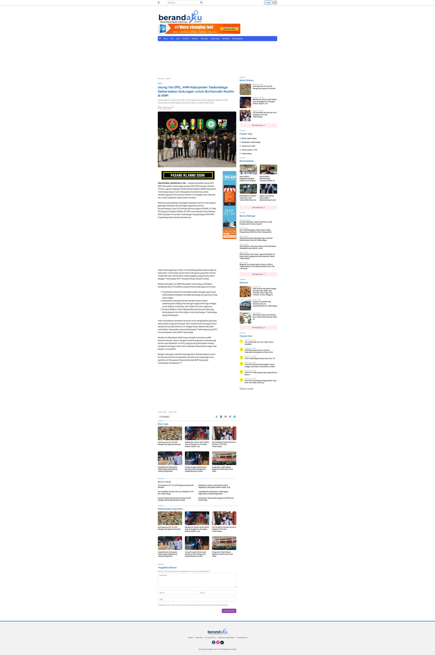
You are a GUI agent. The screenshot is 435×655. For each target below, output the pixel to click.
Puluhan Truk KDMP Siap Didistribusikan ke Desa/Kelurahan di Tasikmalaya (265, 304)
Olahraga (204, 39)
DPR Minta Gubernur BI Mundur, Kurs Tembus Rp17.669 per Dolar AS (265, 317)
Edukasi (195, 39)
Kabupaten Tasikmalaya (251, 142)
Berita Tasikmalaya (249, 138)
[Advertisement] (217, 59)
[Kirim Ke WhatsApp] (234, 416)
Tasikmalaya (246, 153)
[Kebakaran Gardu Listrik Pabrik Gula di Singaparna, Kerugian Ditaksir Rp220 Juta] (197, 433)
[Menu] (159, 3)
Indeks (268, 2)
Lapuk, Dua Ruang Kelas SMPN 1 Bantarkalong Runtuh (268, 198)
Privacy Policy (210, 638)
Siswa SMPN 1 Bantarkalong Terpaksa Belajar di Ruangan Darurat (267, 178)
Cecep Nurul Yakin (248, 146)
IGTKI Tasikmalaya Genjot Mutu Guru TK (260, 358)
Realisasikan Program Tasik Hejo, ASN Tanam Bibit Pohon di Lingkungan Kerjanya (248, 198)
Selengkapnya (257, 125)
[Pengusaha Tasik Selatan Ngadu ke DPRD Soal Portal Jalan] (224, 458)
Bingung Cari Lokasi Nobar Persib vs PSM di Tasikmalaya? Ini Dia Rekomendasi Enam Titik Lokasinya (257, 266)
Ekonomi (186, 39)
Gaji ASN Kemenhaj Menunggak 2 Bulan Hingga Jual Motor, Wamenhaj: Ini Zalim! (260, 365)
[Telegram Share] (230, 416)
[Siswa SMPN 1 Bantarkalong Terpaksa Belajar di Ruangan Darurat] (268, 169)
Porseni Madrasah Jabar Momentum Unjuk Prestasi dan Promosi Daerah (256, 223)
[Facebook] (213, 642)
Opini (178, 39)
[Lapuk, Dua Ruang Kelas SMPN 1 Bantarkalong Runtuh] (268, 189)
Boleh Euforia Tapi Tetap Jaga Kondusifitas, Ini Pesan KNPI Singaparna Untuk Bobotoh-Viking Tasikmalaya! (257, 256)
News (166, 39)
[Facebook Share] (216, 416)
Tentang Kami (242, 638)
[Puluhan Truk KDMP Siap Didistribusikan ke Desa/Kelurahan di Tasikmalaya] (245, 304)
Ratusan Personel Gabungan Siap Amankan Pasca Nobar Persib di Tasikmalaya (256, 239)
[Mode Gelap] (275, 2)
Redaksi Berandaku (168, 107)
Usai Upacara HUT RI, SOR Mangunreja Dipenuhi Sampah (169, 443)
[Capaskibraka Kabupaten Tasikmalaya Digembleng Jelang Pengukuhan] (170, 458)
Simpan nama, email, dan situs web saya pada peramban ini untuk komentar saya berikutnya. (194, 605)
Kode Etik (199, 638)
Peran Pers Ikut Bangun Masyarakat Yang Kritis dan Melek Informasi (260, 382)
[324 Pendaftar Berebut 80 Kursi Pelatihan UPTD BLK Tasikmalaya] (224, 433)
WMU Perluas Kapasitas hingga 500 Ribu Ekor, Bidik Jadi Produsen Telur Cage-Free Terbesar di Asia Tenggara (264, 292)
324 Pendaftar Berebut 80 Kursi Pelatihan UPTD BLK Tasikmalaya (224, 444)
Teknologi (225, 39)
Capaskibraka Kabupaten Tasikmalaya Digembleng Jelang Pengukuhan (167, 469)
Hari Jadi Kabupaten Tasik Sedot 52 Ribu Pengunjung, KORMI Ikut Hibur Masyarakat (255, 231)
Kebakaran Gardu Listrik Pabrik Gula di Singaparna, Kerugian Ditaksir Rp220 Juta (197, 444)
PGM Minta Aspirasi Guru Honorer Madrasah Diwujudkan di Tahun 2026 (259, 351)
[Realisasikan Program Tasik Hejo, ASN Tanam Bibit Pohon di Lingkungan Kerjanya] (248, 189)
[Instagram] (218, 642)
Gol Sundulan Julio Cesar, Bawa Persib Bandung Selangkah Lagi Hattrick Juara (258, 247)
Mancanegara (237, 39)
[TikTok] (222, 642)
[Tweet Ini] (221, 416)
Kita (171, 39)
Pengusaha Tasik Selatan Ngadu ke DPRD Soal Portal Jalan (222, 469)
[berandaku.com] (180, 16)
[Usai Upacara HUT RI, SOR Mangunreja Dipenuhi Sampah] (170, 433)
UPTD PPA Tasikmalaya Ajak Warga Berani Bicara (261, 373)
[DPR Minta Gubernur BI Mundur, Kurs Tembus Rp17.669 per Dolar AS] (245, 318)
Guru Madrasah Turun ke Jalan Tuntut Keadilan (259, 343)
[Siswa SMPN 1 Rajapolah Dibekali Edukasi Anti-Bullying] (248, 169)
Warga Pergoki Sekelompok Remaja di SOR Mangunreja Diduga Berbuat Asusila (195, 469)
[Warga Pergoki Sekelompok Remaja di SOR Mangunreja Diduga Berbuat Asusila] (197, 458)
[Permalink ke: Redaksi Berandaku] (159, 108)
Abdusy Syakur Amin (249, 150)
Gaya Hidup (215, 39)
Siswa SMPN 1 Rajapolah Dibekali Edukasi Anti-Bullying (247, 178)
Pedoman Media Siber (226, 638)
